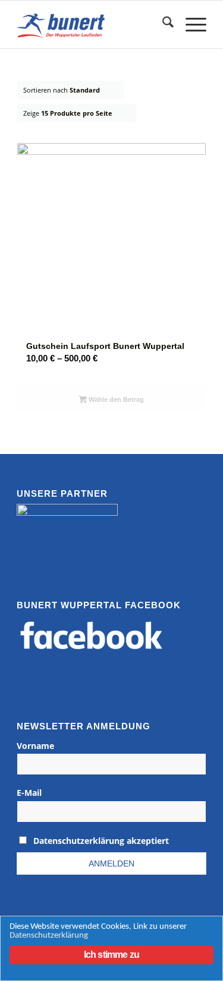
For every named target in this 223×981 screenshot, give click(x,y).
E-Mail (29, 792)
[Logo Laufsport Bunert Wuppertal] (92, 24)
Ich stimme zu (112, 955)
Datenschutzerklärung (49, 935)
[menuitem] (162, 24)
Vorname (35, 745)
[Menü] (190, 24)
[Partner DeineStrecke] (67, 533)
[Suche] (162, 24)
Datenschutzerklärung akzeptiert (101, 840)
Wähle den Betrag (115, 399)
